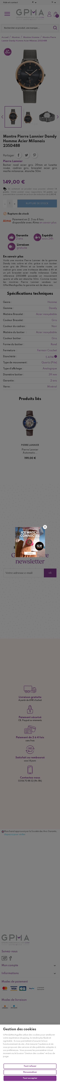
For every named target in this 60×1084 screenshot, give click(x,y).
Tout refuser (30, 1066)
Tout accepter (30, 1078)
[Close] (45, 527)
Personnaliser (30, 1072)
